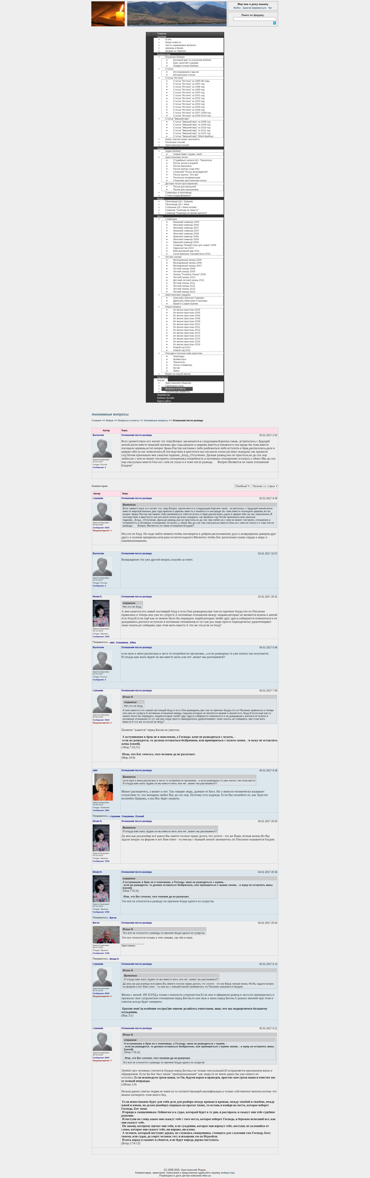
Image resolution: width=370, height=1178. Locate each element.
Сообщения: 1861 (101, 810)
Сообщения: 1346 (101, 953)
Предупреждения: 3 (102, 530)
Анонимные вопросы (156, 420)
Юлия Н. (97, 596)
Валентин (98, 435)
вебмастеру (228, 1172)
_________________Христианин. (132, 944)
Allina (133, 642)
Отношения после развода (136, 435)
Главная (96, 420)
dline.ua (206, 1175)
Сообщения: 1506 (101, 636)
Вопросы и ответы (128, 420)
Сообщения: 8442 (101, 528)
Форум (110, 420)
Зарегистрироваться (254, 8)
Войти (238, 8)
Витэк (113, 917)
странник (98, 498)
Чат (269, 8)
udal (112, 642)
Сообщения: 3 (99, 467)
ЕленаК (139, 816)
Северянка (122, 642)
